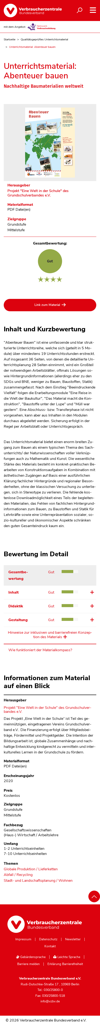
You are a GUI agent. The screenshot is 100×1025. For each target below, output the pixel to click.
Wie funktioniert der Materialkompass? (40, 650)
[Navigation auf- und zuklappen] (93, 10)
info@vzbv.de (50, 1001)
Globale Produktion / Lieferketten (31, 869)
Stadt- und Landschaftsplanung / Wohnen (38, 880)
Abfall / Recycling (18, 875)
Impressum (23, 939)
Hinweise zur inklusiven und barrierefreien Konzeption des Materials (50, 634)
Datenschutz (48, 939)
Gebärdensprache (32, 957)
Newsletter (73, 939)
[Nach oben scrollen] (94, 896)
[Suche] (79, 10)
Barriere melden (28, 964)
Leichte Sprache (68, 957)
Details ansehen (91, 592)
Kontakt (50, 946)
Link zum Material (47, 305)
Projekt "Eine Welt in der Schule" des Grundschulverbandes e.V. (38, 193)
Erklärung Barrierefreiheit (65, 964)
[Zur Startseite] (30, 10)
